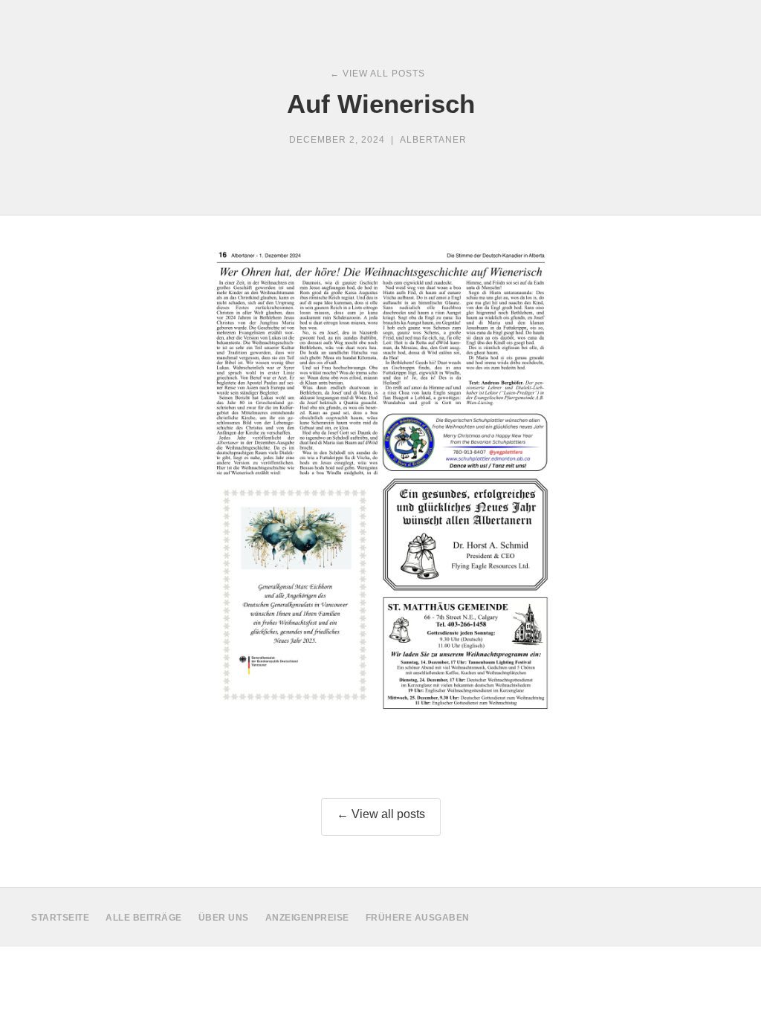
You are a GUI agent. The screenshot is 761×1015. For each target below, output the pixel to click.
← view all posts (377, 73)
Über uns (223, 917)
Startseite (60, 917)
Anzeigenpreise (307, 917)
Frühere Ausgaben (418, 917)
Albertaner (433, 139)
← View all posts (381, 814)
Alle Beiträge (144, 917)
